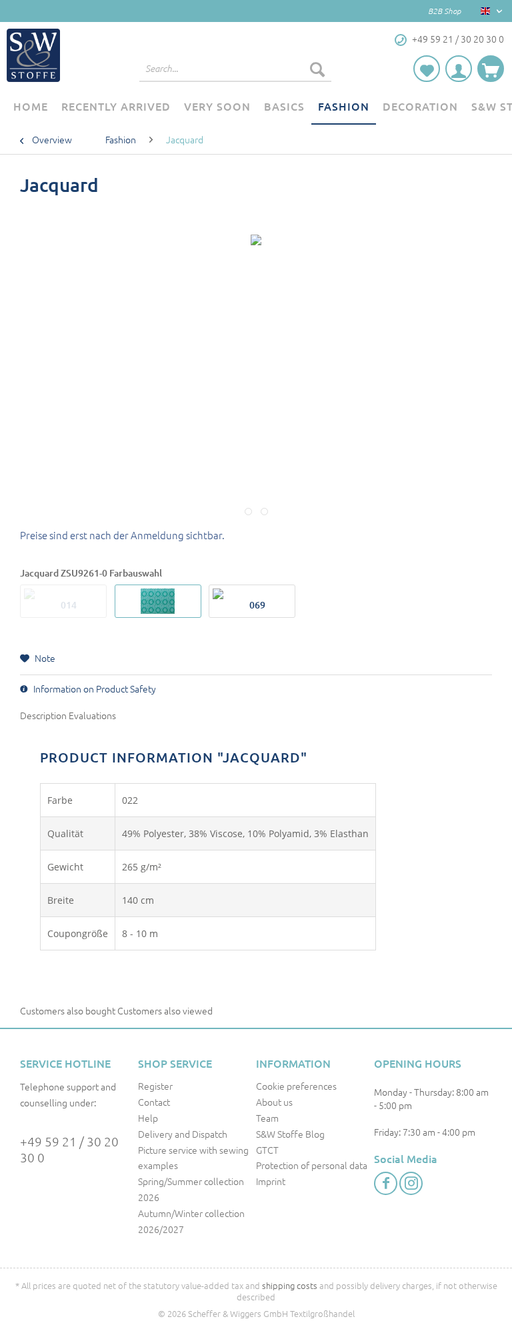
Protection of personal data (311, 1165)
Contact (154, 1101)
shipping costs (289, 1285)
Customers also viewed (165, 1010)
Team (267, 1117)
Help (148, 1117)
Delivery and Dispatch (182, 1133)
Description (43, 715)
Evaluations (92, 715)
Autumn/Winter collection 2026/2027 (191, 1221)
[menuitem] (235, 75)
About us (274, 1101)
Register (155, 1085)
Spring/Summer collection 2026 (191, 1189)
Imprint (270, 1181)
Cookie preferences (296, 1085)
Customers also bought (67, 1010)
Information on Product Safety (93, 688)
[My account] (458, 68)
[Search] (317, 68)
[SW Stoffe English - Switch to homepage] (33, 55)
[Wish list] (426, 68)
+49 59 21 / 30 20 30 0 (69, 1149)
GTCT (267, 1149)
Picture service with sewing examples (193, 1157)
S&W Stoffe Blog (290, 1133)
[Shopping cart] (490, 68)
